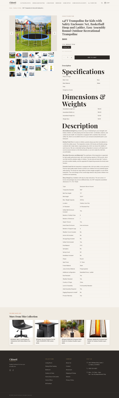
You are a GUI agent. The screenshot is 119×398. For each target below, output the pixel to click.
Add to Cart (92, 57)
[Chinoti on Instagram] (10, 370)
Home (10, 8)
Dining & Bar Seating (39, 3)
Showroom (69, 369)
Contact (68, 366)
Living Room (50, 3)
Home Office (67, 3)
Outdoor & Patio (25, 3)
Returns (68, 376)
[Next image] (54, 33)
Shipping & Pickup (71, 373)
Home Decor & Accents (79, 3)
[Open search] (102, 3)
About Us (68, 363)
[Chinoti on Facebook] (13, 370)
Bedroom (58, 3)
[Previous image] (11, 33)
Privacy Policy (70, 380)
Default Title (66, 47)
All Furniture (92, 3)
